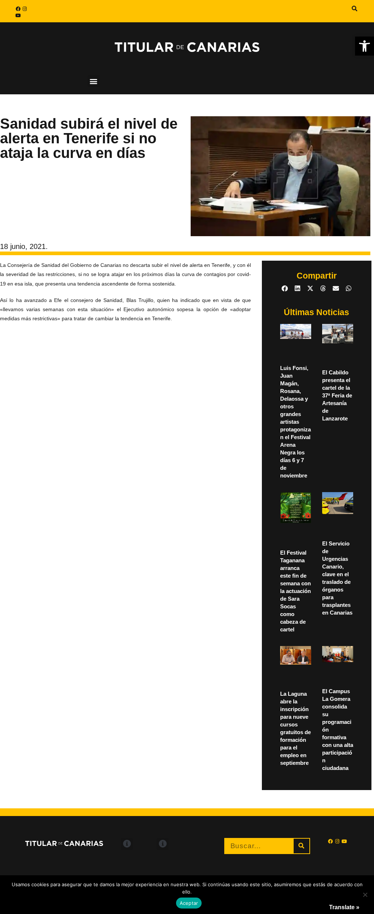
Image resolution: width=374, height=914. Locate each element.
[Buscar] (301, 846)
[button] (364, 46)
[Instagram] (24, 8)
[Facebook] (18, 8)
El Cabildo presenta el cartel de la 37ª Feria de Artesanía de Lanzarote (337, 395)
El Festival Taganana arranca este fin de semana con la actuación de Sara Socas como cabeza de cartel (295, 590)
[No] (365, 894)
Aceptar (189, 903)
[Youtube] (18, 15)
